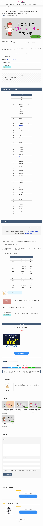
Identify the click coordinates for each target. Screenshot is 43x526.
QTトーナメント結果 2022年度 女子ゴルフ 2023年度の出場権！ (25, 65)
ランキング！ (28, 496)
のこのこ (8, 390)
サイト (4, 466)
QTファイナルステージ (11, 59)
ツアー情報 (16, 361)
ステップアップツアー (10, 361)
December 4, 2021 (28, 233)
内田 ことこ (21, 156)
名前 (4, 457)
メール (4, 462)
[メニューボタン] (1, 1)
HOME (17, 519)
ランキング (28, 512)
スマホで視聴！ (21, 353)
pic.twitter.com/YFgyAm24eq (32, 231)
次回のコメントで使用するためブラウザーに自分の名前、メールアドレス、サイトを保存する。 (21, 470)
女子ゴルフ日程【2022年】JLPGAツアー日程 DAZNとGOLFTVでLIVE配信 (25, 301)
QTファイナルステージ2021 (11, 77)
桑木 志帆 (21, 125)
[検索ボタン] (41, 1)
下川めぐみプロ (8, 79)
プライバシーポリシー (23, 519)
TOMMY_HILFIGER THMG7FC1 (23, 492)
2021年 (4, 15)
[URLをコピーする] (38, 367)
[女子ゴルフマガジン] (21, 1)
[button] (5, 367)
